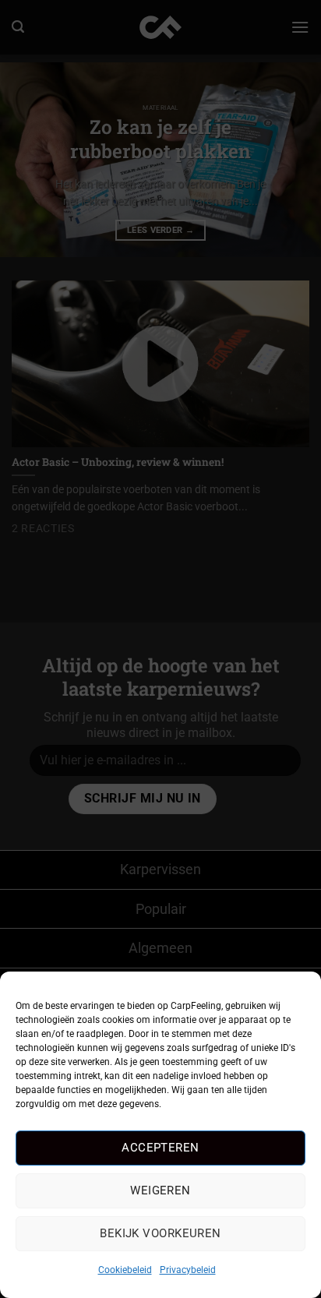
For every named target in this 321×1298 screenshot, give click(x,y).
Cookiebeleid (125, 1269)
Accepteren (160, 1148)
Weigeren (160, 1190)
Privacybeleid (188, 1269)
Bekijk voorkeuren (160, 1233)
